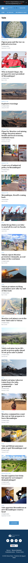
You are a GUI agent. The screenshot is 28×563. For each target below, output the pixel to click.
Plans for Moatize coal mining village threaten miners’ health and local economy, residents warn (13, 134)
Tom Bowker (4, 199)
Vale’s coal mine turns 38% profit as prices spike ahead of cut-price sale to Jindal (13, 350)
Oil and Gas (10, 12)
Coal (2, 222)
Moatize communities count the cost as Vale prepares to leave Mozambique (13, 416)
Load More (14, 523)
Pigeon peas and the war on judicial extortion (12, 43)
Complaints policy (10, 552)
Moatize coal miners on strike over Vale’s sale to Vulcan (14, 319)
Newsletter (4, 39)
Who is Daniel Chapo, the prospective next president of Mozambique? (12, 74)
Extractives (5, 129)
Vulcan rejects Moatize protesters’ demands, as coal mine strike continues (13, 257)
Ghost (23, 556)
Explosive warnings (9, 104)
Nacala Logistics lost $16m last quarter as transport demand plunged (12, 478)
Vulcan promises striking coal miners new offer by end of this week (13, 289)
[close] (26, 2)
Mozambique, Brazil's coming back (13, 196)
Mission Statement (17, 550)
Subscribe (22, 8)
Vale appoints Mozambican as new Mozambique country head (13, 510)
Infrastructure (6, 473)
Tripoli (14, 557)
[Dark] (14, 8)
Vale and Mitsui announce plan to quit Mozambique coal (13, 447)
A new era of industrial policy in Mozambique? (11, 166)
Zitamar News (5, 46)
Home (2, 12)
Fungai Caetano (5, 139)
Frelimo (3, 69)
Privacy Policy (20, 552)
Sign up (8, 550)
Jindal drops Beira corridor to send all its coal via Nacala (13, 226)
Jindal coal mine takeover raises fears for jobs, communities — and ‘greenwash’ (12, 383)
